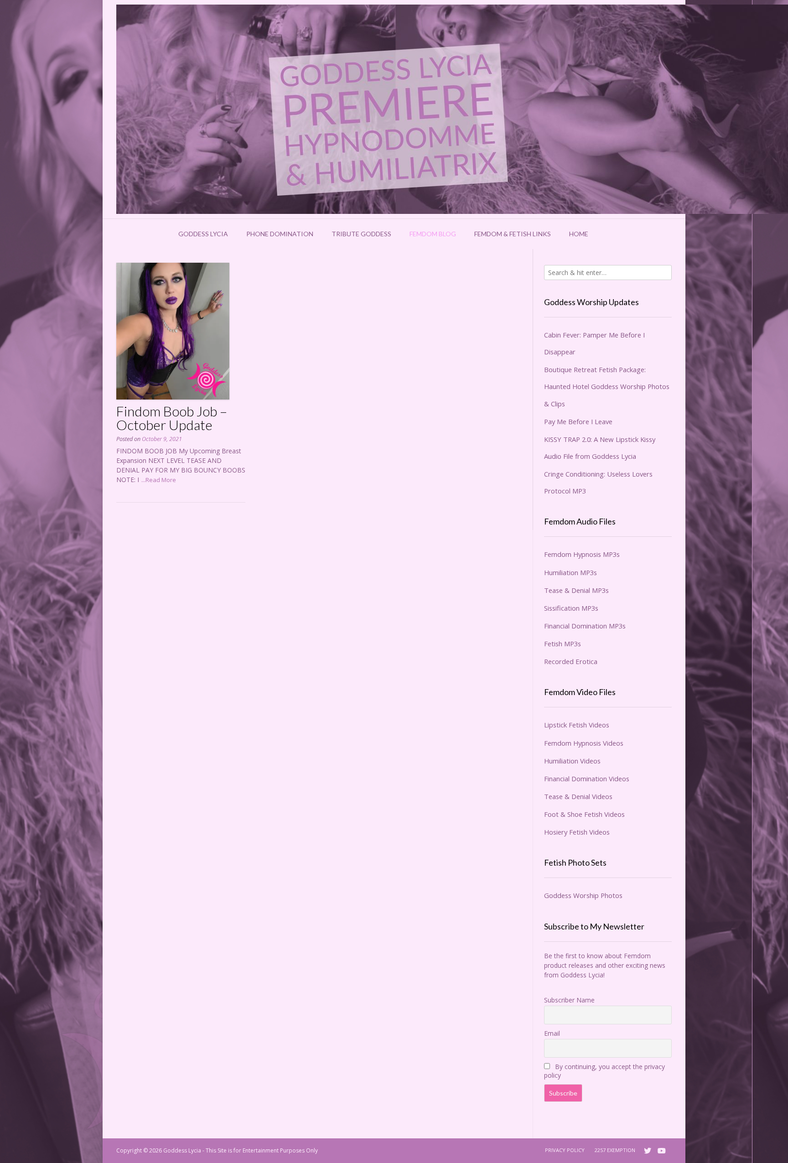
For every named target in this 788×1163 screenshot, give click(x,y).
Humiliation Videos (572, 760)
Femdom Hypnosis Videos (583, 743)
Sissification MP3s (571, 608)
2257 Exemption (615, 1150)
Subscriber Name (569, 1000)
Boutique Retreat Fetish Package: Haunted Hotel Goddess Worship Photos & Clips (606, 386)
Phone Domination (279, 234)
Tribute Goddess (361, 234)
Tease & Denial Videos (578, 796)
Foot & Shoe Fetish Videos (584, 814)
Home (578, 234)
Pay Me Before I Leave (578, 421)
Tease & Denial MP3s (576, 590)
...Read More (158, 480)
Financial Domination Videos (586, 778)
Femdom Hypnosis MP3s (582, 554)
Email (552, 1033)
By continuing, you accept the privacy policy (604, 1071)
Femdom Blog (433, 234)
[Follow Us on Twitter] (647, 1151)
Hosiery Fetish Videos (577, 831)
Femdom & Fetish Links (512, 234)
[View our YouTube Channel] (661, 1151)
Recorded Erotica (570, 661)
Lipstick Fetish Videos (576, 724)
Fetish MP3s (562, 643)
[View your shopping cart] (609, 234)
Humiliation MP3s (570, 572)
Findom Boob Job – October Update (171, 418)
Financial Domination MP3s (585, 625)
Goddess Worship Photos (583, 895)
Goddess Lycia (203, 234)
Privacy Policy (565, 1150)
